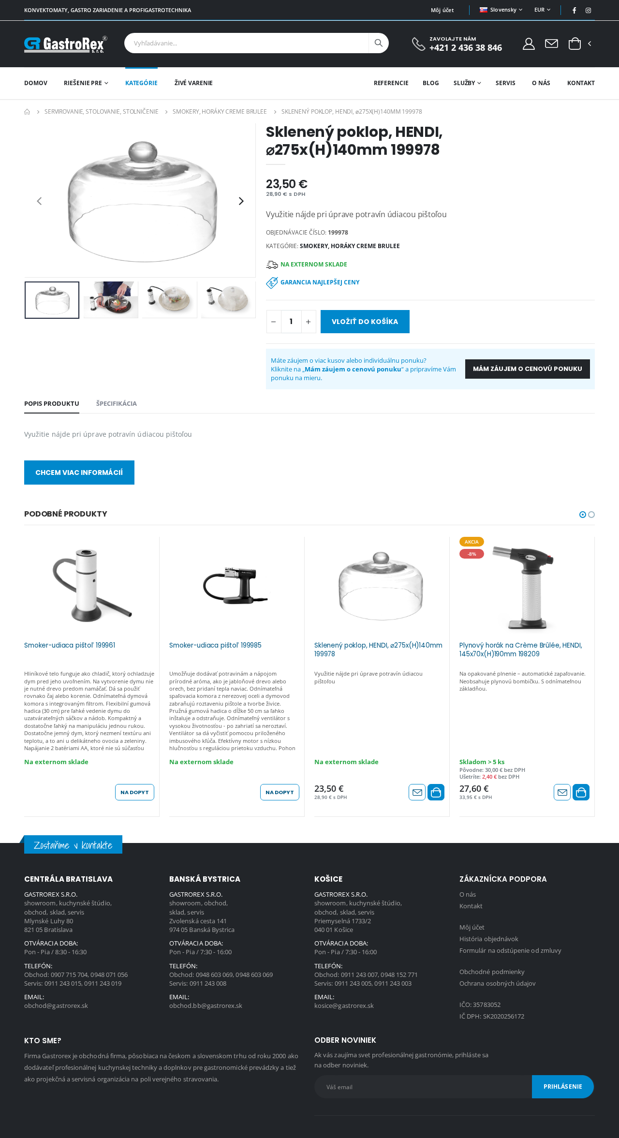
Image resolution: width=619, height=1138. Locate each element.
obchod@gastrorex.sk (56, 1005)
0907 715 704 (69, 974)
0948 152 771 (399, 974)
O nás (541, 83)
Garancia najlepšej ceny (319, 282)
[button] (574, 44)
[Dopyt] (551, 43)
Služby (464, 83)
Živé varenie (194, 83)
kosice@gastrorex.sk (344, 1005)
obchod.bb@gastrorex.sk (205, 1005)
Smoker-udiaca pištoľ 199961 (69, 645)
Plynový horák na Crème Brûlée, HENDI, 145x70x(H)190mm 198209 (520, 650)
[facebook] (574, 10)
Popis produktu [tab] (51, 403)
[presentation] (39, 200)
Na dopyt (134, 792)
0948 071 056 (109, 974)
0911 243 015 (63, 983)
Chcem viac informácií (79, 472)
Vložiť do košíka (365, 321)
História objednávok (488, 938)
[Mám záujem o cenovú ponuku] (417, 792)
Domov (35, 83)
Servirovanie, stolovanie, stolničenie (101, 111)
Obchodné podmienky (492, 971)
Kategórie (141, 83)
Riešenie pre (83, 83)
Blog (431, 83)
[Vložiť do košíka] (435, 792)
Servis (505, 83)
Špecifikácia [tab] (116, 403)
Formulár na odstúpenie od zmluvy (510, 950)
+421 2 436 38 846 (465, 47)
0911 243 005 (353, 983)
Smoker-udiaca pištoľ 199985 (215, 645)
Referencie (391, 83)
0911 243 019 (102, 983)
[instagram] (588, 10)
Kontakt (581, 83)
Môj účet (442, 10)
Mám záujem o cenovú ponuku (527, 368)
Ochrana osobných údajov (497, 983)
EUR (539, 9)
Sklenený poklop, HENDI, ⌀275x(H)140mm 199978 (378, 650)
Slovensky (503, 9)
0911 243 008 (208, 983)
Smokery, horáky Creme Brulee (220, 111)
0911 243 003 (393, 983)
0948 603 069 (214, 974)
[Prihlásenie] (529, 43)
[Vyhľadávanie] (378, 43)
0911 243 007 (359, 974)
